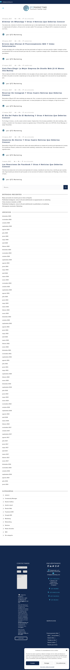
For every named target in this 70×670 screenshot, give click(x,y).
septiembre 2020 (7, 373)
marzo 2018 (5, 420)
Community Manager (11, 498)
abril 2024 (5, 273)
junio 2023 (5, 300)
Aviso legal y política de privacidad (47, 667)
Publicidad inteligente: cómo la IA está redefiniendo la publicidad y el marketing (25, 204)
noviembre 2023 (6, 283)
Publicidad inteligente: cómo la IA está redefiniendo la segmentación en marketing (26, 199)
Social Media (55, 635)
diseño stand (9, 505)
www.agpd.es (20, 627)
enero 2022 (5, 347)
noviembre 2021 (6, 353)
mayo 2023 (5, 303)
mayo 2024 (5, 269)
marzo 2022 (5, 340)
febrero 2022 (5, 343)
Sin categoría (29, 18)
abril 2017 (5, 451)
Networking (8, 522)
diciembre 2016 (6, 464)
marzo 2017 (5, 454)
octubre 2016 (6, 471)
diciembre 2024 (6, 249)
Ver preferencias (60, 663)
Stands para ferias (52, 644)
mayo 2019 (5, 397)
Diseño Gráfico (9, 501)
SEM (48, 635)
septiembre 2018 (7, 410)
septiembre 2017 (7, 434)
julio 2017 (5, 440)
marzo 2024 (5, 276)
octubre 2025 (6, 223)
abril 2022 (5, 337)
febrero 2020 (5, 377)
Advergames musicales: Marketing (12, 206)
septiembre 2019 (7, 387)
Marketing (28, 41)
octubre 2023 (6, 286)
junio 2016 (5, 484)
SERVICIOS (51, 621)
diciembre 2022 (6, 316)
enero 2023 (5, 313)
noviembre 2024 (6, 253)
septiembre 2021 (7, 357)
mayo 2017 (5, 447)
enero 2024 (5, 280)
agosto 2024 (5, 263)
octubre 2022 (6, 320)
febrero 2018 (5, 424)
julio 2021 (5, 363)
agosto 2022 (5, 326)
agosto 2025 (5, 229)
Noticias (7, 525)
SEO (6, 532)
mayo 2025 (5, 239)
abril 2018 (5, 417)
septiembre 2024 (7, 259)
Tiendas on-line (51, 640)
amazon (7, 495)
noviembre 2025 (6, 219)
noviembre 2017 (6, 427)
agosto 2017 (5, 437)
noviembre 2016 (6, 467)
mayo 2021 (5, 370)
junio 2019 (5, 394)
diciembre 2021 (6, 350)
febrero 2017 (5, 457)
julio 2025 (5, 233)
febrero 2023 (5, 310)
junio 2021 (5, 367)
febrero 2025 (5, 246)
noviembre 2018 (6, 404)
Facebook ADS (9, 512)
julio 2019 (5, 390)
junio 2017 (5, 444)
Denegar (46, 663)
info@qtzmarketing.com (7, 1)
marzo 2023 (5, 306)
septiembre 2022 (7, 323)
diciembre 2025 (6, 216)
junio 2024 (5, 266)
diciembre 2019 (6, 383)
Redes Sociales (9, 528)
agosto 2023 (5, 293)
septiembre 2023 (7, 290)
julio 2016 (5, 481)
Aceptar (32, 663)
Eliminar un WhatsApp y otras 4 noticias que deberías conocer (33, 22)
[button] (66, 650)
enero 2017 (5, 461)
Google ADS (8, 515)
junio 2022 (5, 330)
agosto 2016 (5, 477)
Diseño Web (28, 65)
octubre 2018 (6, 407)
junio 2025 (5, 236)
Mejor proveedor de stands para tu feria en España (17, 197)
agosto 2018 (5, 414)
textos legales (21, 601)
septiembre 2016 (7, 474)
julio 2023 (5, 296)
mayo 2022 (5, 333)
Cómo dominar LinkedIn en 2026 (11, 202)
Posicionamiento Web (52, 633)
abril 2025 (5, 243)
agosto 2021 (5, 360)
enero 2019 (5, 400)
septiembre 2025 (7, 226)
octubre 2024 (6, 256)
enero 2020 (5, 380)
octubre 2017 (6, 430)
